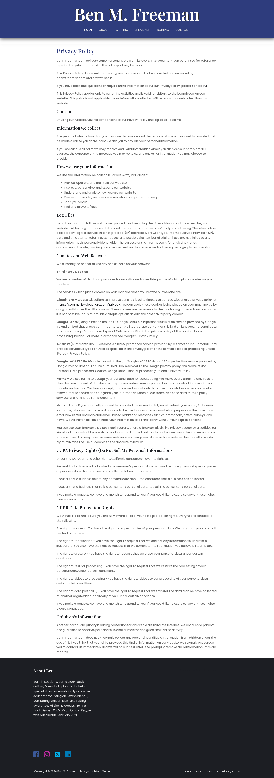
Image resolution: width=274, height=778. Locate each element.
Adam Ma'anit (102, 771)
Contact (212, 771)
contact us (200, 86)
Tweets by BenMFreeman (198, 670)
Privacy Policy (231, 771)
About (199, 771)
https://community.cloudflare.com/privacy (88, 304)
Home (188, 771)
